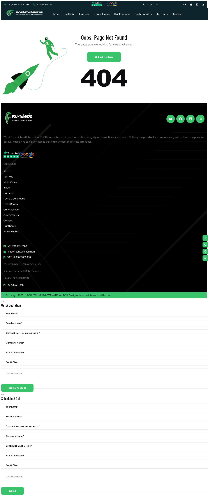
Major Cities (10, 182)
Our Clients (10, 226)
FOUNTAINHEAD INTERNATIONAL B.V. (47, 295)
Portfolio (69, 14)
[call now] (205, 244)
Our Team (162, 14)
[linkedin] (190, 119)
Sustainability (143, 14)
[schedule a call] (205, 251)
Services (84, 14)
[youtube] (170, 119)
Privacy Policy (11, 231)
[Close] (2, 301)
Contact (177, 14)
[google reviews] (112, 5)
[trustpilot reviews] (97, 5)
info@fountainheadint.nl (18, 4)
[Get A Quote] (205, 238)
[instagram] (200, 119)
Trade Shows (102, 14)
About (7, 171)
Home (56, 14)
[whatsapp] (205, 258)
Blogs (7, 187)
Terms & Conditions (14, 198)
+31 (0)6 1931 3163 (44, 4)
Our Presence (122, 14)
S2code (105, 295)
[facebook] (180, 119)
